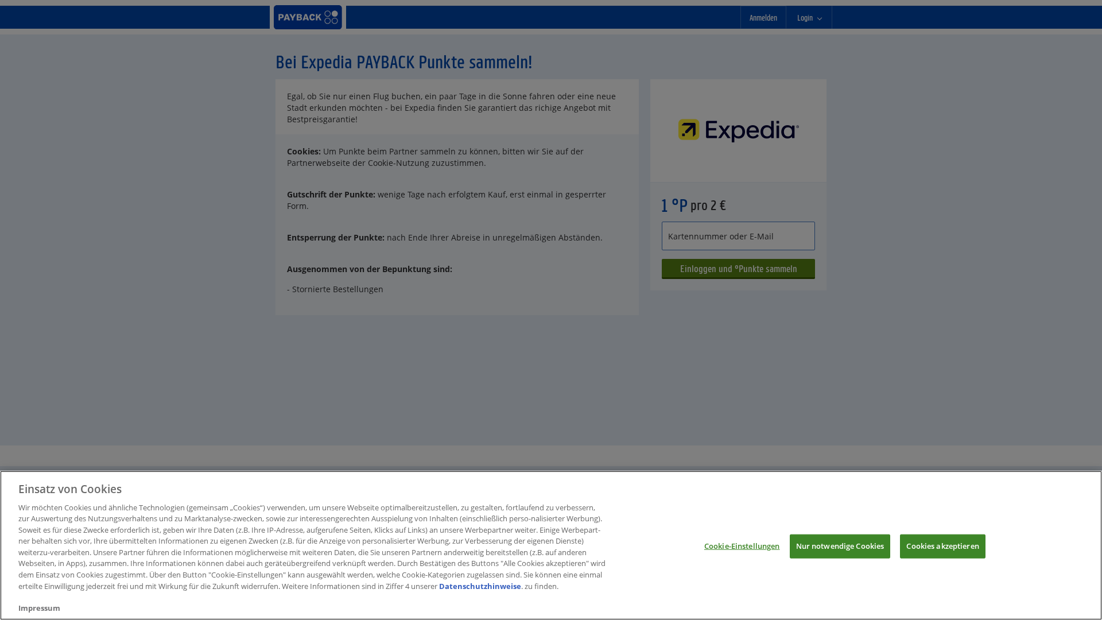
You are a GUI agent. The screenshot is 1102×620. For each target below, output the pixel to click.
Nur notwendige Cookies (840, 546)
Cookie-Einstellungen (742, 546)
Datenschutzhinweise (480, 585)
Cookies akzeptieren (942, 546)
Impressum (39, 608)
